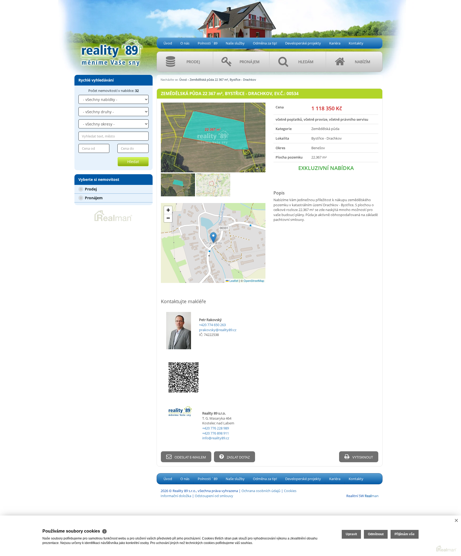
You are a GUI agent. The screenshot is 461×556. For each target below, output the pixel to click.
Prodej (90, 189)
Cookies (290, 490)
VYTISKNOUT (362, 457)
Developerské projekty (303, 43)
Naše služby (235, 43)
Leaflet (233, 280)
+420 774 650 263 (212, 324)
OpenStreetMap (254, 280)
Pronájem (93, 197)
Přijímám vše (405, 534)
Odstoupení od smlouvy (214, 495)
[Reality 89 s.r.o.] (111, 33)
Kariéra (334, 43)
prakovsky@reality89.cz (217, 329)
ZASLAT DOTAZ (238, 457)
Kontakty (356, 43)
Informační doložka (176, 495)
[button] (213, 237)
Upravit (351, 534)
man (372, 495)
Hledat (133, 161)
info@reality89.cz (215, 438)
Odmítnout (376, 534)
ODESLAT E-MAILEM (190, 457)
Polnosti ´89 (207, 43)
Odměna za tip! (265, 43)
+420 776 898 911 (215, 433)
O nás (184, 43)
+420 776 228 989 (215, 428)
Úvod (168, 43)
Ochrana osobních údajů (260, 490)
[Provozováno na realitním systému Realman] (113, 215)
